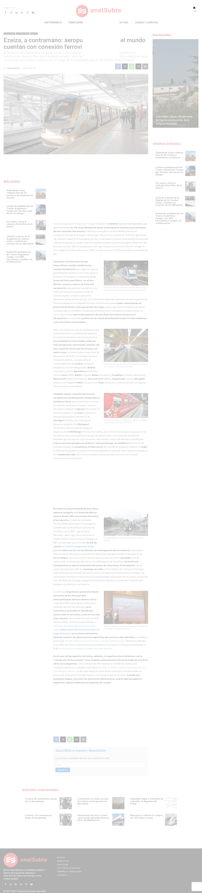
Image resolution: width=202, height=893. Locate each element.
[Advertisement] (101, 39)
